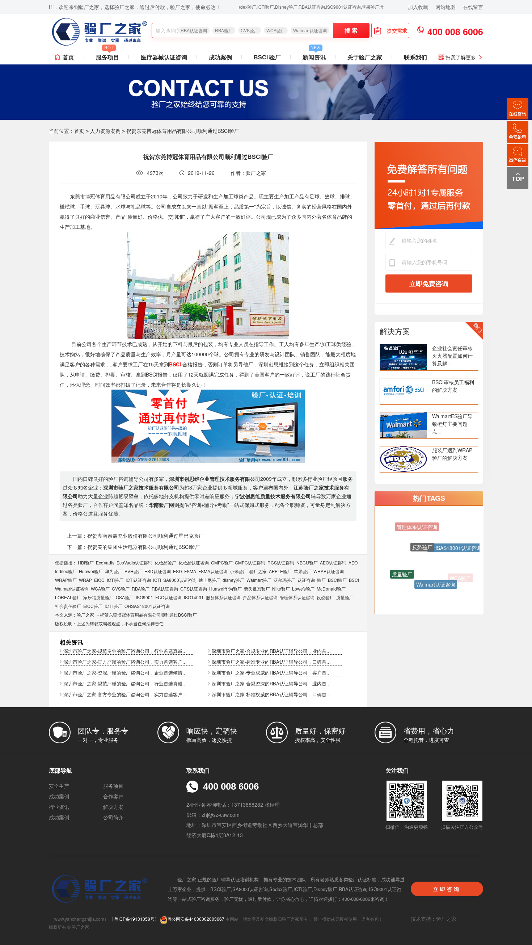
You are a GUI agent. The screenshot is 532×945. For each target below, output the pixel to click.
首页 (68, 57)
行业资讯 (59, 806)
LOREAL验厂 (68, 597)
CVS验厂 (249, 30)
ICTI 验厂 (113, 606)
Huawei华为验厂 (225, 588)
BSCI (354, 580)
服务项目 (107, 55)
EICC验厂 (92, 606)
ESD (177, 571)
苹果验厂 (302, 571)
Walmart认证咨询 (310, 30)
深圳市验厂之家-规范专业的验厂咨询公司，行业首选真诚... (125, 650)
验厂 (321, 580)
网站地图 (445, 6)
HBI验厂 (86, 562)
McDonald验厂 (331, 588)
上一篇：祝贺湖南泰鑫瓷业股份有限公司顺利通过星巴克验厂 (135, 535)
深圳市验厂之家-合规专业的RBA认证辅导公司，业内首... (271, 650)
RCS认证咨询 (280, 562)
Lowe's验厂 (303, 588)
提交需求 (397, 30)
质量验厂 (345, 597)
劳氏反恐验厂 (257, 588)
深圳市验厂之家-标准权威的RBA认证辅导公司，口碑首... (271, 694)
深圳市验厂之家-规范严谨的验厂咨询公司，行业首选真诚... (125, 683)
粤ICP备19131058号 (134, 919)
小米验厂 (238, 571)
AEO (353, 562)
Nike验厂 (281, 588)
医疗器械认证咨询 (164, 57)
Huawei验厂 (91, 571)
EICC (99, 580)
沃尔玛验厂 (284, 580)
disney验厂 (233, 580)
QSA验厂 (125, 597)
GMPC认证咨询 (250, 562)
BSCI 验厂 (267, 57)
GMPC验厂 (222, 562)
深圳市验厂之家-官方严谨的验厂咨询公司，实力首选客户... (125, 661)
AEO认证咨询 (333, 562)
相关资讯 (71, 642)
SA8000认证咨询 (180, 580)
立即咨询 (447, 888)
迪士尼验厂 (209, 580)
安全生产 (59, 785)
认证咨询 (306, 580)
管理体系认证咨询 (297, 597)
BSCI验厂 (337, 580)
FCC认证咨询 (168, 597)
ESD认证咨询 (157, 571)
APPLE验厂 (280, 571)
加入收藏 (418, 6)
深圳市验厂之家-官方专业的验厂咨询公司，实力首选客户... (125, 694)
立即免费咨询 (428, 283)
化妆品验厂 (165, 562)
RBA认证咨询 (194, 30)
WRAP (85, 580)
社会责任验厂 (68, 606)
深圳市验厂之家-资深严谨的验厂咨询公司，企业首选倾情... (125, 672)
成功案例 (220, 57)
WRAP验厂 (66, 580)
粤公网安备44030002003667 (195, 919)
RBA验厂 (224, 30)
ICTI (157, 580)
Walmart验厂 (258, 580)
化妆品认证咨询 (193, 562)
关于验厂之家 (364, 57)
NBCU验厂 (307, 562)
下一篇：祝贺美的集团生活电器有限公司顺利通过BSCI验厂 (133, 546)
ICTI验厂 (115, 580)
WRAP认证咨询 (328, 571)
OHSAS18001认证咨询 (147, 606)
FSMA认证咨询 (213, 571)
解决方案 (395, 331)
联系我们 (415, 57)
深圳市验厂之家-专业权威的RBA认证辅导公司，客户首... (271, 672)
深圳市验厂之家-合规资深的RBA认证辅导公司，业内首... (271, 683)
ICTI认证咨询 (138, 580)
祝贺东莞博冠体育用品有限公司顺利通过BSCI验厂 (148, 615)
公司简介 (113, 817)
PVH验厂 (133, 571)
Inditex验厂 (66, 571)
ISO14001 (194, 597)
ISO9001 (144, 597)
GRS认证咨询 (193, 588)
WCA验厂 (275, 30)
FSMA (190, 571)
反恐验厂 (325, 597)
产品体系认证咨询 (260, 597)
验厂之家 (258, 571)
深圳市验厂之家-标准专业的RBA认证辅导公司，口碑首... (271, 661)
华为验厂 (113, 571)
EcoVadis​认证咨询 (134, 562)
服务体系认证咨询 (223, 597)
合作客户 (113, 796)
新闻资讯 (314, 55)
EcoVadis (105, 562)
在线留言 (473, 6)
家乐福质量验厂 (98, 597)
